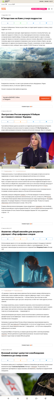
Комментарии (27, 106)
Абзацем (34, 366)
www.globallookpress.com (21, 171)
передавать (39, 206)
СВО (2, 217)
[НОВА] (38, 9)
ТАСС (45, 185)
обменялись (4, 203)
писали (49, 196)
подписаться (45, 98)
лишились (4, 334)
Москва (10, 4)
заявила (23, 194)
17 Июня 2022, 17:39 (6, 15)
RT (3, 249)
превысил (16, 324)
